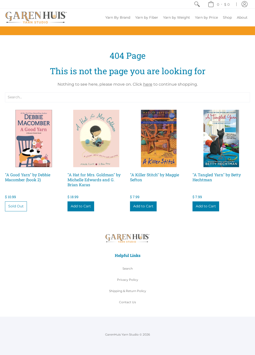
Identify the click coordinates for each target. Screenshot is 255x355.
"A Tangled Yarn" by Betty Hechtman (216, 177)
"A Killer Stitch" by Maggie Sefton (154, 177)
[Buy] (34, 138)
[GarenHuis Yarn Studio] (36, 17)
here (147, 84)
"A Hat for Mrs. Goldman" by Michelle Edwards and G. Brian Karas (94, 179)
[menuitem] (197, 4)
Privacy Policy (127, 280)
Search (128, 268)
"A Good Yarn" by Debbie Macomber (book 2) (27, 177)
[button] (219, 4)
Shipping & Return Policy (127, 291)
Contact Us (127, 302)
